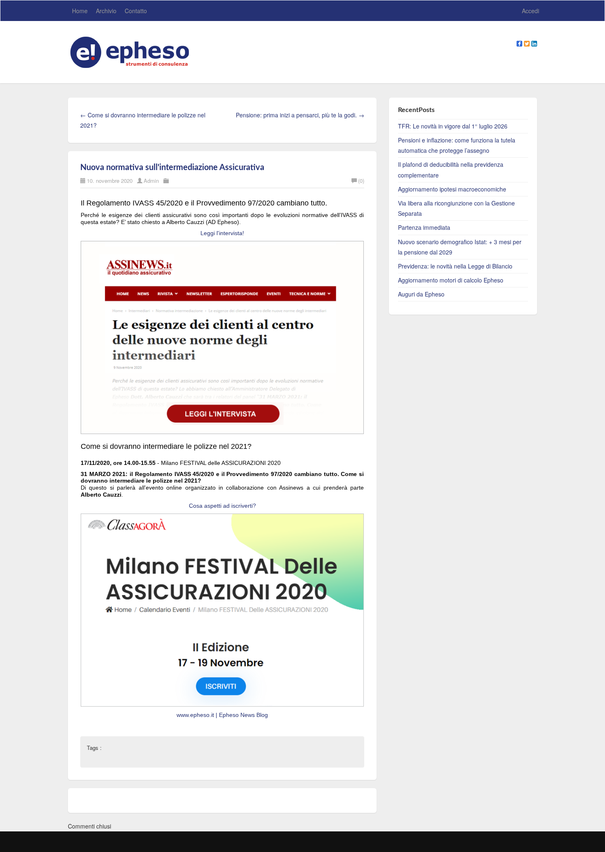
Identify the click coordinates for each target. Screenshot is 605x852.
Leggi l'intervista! (222, 233)
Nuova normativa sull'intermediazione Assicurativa (172, 167)
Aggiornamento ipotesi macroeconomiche (452, 189)
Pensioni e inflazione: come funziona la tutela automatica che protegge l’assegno (456, 145)
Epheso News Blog (243, 715)
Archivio (106, 11)
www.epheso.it (196, 715)
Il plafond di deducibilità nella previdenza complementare (450, 169)
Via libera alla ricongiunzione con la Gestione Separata (456, 208)
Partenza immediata (424, 227)
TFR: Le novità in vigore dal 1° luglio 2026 (452, 126)
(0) (361, 180)
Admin (151, 180)
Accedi (530, 11)
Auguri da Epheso (421, 294)
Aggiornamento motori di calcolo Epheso (450, 280)
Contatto (136, 11)
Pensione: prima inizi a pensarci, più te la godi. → (300, 115)
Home (80, 11)
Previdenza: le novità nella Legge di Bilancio (455, 266)
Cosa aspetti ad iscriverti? (222, 505)
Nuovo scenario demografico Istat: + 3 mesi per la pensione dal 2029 (459, 247)
